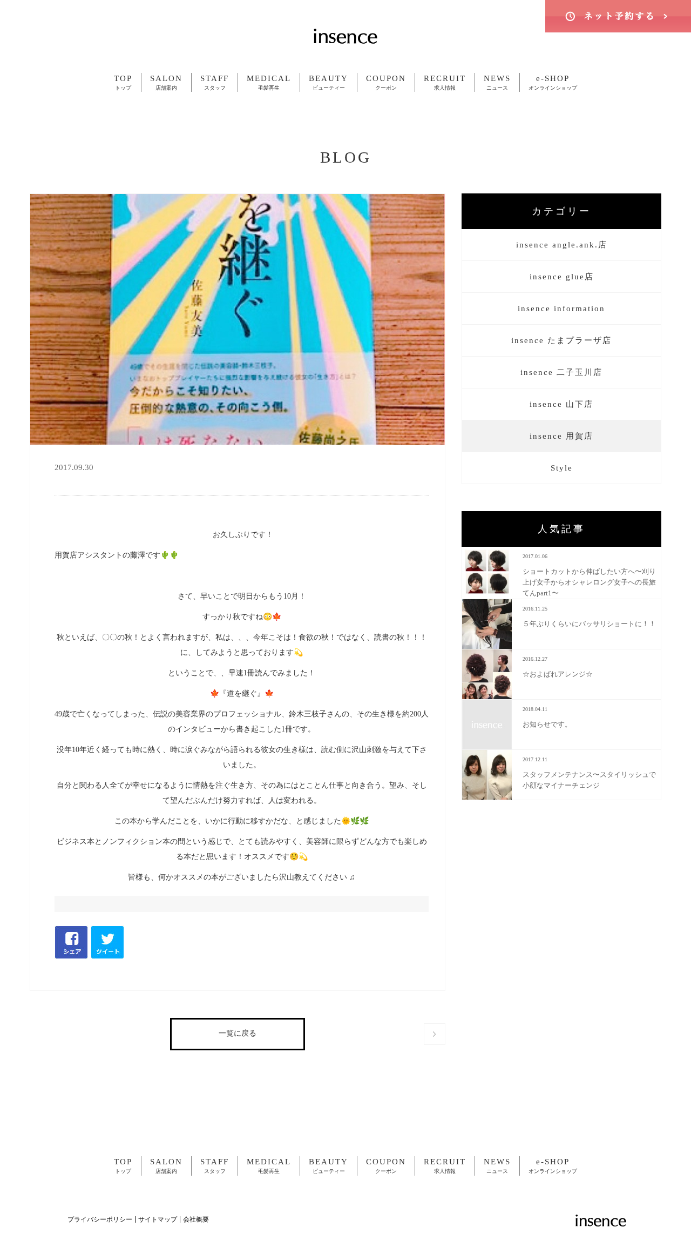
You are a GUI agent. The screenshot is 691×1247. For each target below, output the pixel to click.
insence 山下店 (561, 404)
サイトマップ (157, 1219)
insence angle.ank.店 (561, 244)
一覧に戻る (237, 1033)
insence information (561, 308)
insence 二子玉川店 (561, 372)
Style (562, 468)
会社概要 (196, 1219)
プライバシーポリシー (99, 1219)
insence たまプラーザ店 (561, 340)
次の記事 (434, 1034)
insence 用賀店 (561, 436)
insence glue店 (562, 276)
